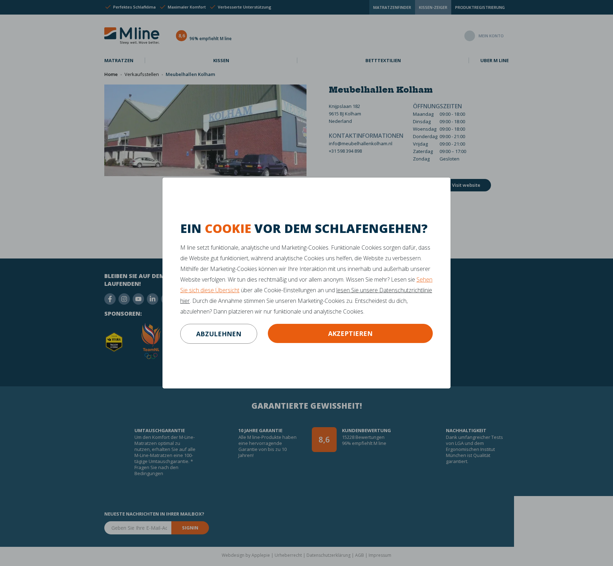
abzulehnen (218, 334)
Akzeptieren (350, 333)
